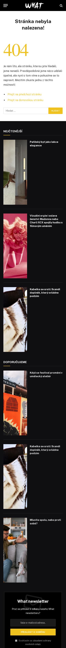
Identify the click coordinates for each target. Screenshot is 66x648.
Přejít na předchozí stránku (24, 94)
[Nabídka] (5, 5)
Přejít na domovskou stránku (25, 100)
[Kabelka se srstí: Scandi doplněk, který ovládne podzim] (15, 319)
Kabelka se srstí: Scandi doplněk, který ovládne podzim (45, 293)
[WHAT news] (35, 5)
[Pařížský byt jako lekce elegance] (15, 172)
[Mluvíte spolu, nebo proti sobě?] (15, 550)
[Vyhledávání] (61, 5)
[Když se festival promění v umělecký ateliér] (15, 403)
